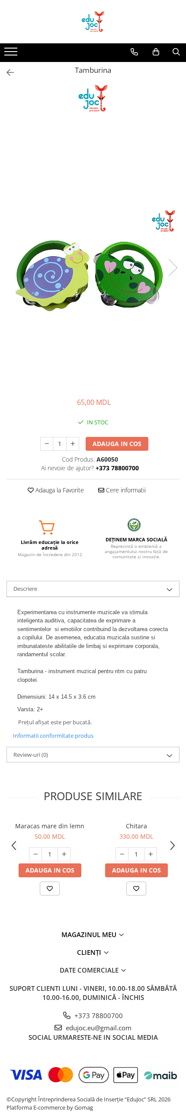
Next (173, 268)
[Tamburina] (93, 259)
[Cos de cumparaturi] (156, 52)
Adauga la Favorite (59, 490)
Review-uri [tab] (30, 755)
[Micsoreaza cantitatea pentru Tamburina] (46, 444)
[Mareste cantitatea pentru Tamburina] (72, 444)
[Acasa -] (93, 22)
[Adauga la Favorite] (50, 888)
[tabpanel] (93, 259)
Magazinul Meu (89, 934)
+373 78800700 (98, 1015)
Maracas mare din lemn (49, 826)
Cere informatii (125, 490)
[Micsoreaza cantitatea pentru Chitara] (121, 854)
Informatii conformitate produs (53, 735)
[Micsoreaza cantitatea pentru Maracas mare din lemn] (35, 854)
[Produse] (11, 54)
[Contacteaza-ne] (134, 52)
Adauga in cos (117, 444)
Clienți (90, 952)
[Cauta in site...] (176, 52)
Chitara (136, 826)
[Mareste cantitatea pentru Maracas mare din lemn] (64, 854)
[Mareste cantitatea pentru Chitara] (150, 854)
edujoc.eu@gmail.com (97, 1027)
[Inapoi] (6, 72)
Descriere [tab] (25, 589)
